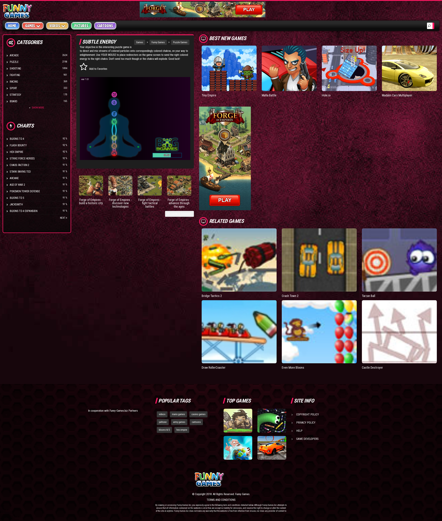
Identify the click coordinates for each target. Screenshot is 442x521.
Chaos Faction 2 (19, 165)
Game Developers (307, 439)
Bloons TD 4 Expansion (23, 211)
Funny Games (158, 42)
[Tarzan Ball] (399, 260)
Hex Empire (16, 152)
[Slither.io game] (271, 421)
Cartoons (105, 25)
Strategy (15, 94)
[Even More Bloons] (319, 331)
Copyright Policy (307, 414)
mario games (178, 414)
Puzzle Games (180, 42)
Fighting (15, 75)
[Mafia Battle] (289, 68)
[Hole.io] (349, 68)
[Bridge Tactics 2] (239, 260)
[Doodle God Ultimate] (238, 448)
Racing (14, 81)
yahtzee (163, 422)
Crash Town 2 (290, 296)
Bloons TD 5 (17, 198)
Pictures (81, 25)
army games (179, 422)
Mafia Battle (269, 95)
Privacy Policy (305, 422)
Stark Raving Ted (20, 171)
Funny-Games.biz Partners (123, 410)
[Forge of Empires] (91, 186)
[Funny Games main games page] (274, 479)
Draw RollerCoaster (213, 367)
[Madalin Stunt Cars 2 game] (271, 448)
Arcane (14, 178)
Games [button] (30, 25)
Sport (13, 88)
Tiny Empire (209, 95)
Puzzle (14, 62)
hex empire (181, 429)
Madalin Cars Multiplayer (397, 95)
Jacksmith (16, 204)
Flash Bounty (18, 145)
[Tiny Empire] (229, 68)
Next (63, 217)
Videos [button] (54, 25)
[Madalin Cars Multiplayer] (409, 68)
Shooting (15, 68)
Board (13, 101)
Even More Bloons (293, 367)
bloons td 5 (164, 429)
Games (139, 42)
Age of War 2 (17, 184)
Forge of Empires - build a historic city (91, 201)
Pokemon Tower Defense (25, 191)
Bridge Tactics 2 (212, 296)
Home (12, 25)
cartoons (196, 422)
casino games (198, 414)
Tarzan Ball (368, 296)
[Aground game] (238, 421)
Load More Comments (180, 213)
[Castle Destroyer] (399, 331)
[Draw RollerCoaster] (239, 331)
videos (162, 414)
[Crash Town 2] (319, 260)
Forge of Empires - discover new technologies (120, 203)
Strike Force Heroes (22, 158)
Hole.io (326, 95)
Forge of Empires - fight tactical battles (149, 203)
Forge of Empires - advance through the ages (179, 203)
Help (299, 430)
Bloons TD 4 (17, 138)
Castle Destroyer (372, 367)
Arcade (14, 55)
